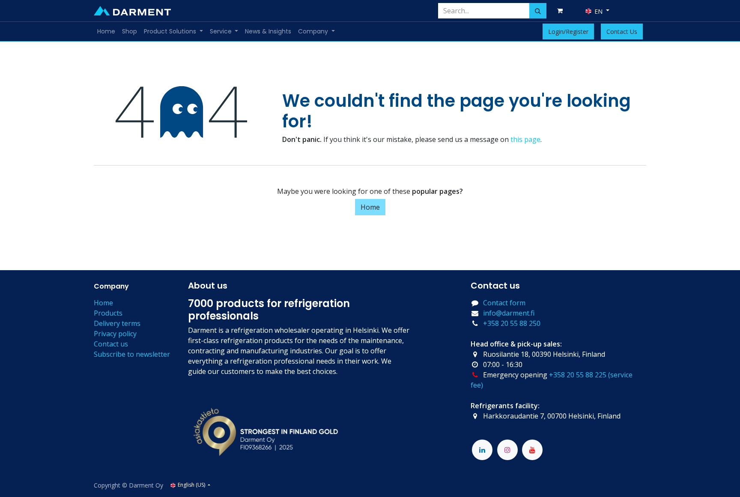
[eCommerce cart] (561, 11)
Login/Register (568, 31)
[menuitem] (106, 31)
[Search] (537, 10)
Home (370, 207)
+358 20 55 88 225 (577, 375)
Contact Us (621, 31)
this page (525, 139)
